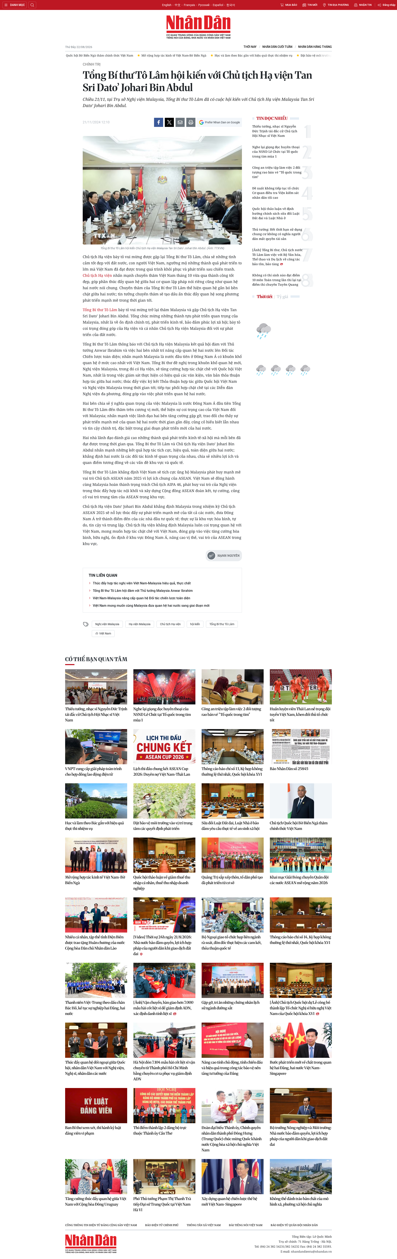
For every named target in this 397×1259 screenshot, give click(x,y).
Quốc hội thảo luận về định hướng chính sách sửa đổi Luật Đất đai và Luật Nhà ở (276, 213)
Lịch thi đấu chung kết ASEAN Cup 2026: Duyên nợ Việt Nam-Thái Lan (161, 771)
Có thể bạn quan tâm (96, 659)
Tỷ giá (282, 296)
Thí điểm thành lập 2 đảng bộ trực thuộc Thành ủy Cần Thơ (160, 1130)
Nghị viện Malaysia (107, 624)
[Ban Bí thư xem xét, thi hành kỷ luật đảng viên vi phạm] (96, 1105)
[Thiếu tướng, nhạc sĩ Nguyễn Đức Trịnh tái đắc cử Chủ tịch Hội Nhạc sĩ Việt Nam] (96, 686)
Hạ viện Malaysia (140, 624)
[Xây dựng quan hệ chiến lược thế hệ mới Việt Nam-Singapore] (233, 1176)
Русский (203, 5)
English (166, 5)
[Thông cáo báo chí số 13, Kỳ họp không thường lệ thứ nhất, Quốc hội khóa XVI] (233, 746)
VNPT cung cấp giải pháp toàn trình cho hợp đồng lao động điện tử (93, 771)
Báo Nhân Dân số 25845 (289, 768)
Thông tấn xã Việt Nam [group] (204, 1225)
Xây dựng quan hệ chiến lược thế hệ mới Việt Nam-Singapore (229, 1201)
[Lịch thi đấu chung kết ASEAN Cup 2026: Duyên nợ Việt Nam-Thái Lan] (164, 746)
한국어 (230, 5)
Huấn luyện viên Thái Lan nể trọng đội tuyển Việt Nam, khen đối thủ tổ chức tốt (300, 714)
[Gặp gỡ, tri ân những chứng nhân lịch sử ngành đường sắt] (233, 980)
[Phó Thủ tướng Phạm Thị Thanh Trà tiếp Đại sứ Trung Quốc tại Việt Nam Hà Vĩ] (164, 1176)
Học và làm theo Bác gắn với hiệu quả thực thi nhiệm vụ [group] (189, 55)
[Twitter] (169, 122)
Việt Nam (105, 633)
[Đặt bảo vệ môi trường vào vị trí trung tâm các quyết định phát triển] (164, 800)
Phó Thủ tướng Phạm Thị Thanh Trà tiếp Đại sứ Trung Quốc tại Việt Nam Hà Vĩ (162, 1204)
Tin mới (312, 4)
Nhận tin (365, 4)
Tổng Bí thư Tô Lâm (100, 309)
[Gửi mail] (180, 122)
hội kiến (195, 624)
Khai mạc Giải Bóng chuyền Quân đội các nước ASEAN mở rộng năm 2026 (299, 880)
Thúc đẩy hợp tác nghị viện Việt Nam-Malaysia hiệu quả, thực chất (142, 583)
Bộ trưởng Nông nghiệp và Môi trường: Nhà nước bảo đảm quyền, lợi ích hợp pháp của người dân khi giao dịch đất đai (300, 1136)
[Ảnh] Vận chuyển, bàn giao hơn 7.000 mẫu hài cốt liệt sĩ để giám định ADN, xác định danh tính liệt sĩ (163, 1008)
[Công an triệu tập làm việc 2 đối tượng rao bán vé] (233, 686)
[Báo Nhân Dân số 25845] (301, 746)
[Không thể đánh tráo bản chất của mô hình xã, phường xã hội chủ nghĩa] (301, 1176)
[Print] (190, 122)
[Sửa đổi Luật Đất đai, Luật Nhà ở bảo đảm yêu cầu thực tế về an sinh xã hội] (233, 800)
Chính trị (91, 64)
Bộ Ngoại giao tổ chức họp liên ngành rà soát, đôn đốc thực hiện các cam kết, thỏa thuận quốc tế (232, 943)
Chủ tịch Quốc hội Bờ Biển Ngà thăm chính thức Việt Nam (299, 826)
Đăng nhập (389, 4)
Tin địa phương (338, 4)
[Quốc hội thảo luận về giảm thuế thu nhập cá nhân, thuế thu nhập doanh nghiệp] (164, 855)
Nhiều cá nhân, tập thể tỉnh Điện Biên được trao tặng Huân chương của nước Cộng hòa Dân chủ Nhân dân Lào (95, 943)
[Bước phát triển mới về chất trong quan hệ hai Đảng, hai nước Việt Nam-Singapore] (301, 1040)
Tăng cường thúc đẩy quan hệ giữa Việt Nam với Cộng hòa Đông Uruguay (95, 1201)
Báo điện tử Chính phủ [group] (161, 1225)
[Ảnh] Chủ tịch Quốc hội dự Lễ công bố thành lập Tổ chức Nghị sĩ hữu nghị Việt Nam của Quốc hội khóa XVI (300, 1008)
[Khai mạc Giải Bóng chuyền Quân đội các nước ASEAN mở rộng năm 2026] (301, 855)
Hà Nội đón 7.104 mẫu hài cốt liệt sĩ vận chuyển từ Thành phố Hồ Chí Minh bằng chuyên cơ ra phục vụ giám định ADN (164, 1070)
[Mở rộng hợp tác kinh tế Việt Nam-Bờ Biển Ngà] (96, 855)
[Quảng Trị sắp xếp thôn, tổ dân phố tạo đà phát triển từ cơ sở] (233, 855)
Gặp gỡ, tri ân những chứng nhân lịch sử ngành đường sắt (230, 1005)
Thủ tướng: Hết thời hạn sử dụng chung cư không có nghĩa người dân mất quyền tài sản (277, 234)
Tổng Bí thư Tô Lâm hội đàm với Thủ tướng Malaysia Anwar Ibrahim (143, 591)
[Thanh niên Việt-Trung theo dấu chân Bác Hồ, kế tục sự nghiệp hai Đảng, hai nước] (96, 980)
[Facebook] (158, 122)
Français (189, 5)
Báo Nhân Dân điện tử (198, 27)
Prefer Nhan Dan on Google (222, 122)
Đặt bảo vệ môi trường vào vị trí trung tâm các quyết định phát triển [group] (284, 55)
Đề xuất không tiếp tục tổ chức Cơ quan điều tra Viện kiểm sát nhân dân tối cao (275, 193)
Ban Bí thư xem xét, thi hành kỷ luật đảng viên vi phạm (93, 1130)
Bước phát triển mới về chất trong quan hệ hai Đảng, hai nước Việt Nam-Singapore (300, 1068)
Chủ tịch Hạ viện (97, 275)
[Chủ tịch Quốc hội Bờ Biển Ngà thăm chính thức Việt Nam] (301, 800)
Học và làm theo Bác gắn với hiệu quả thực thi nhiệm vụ (94, 826)
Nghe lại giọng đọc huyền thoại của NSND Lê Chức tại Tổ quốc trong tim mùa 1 (276, 151)
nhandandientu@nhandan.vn (311, 1251)
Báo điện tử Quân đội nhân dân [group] (294, 1225)
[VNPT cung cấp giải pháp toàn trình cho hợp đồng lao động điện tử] (96, 746)
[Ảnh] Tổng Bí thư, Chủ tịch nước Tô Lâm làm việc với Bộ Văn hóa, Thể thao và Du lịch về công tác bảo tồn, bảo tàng (277, 257)
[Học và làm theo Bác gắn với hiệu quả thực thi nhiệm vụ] (96, 800)
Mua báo (291, 4)
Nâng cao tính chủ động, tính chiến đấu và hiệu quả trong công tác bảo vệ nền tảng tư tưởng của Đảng (232, 1068)
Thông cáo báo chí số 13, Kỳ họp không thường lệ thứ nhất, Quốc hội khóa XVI (232, 771)
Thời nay (250, 47)
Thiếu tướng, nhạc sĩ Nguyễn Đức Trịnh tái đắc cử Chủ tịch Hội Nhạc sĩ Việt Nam (274, 131)
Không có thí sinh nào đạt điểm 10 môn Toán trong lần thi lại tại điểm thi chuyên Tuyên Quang (276, 279)
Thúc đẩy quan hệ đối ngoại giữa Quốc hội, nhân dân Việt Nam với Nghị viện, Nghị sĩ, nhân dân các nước (95, 1068)
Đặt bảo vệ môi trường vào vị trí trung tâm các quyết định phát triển (163, 826)
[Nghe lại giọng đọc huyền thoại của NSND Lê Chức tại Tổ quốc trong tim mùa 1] (164, 686)
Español (218, 5)
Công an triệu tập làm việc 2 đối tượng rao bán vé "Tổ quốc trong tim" (276, 172)
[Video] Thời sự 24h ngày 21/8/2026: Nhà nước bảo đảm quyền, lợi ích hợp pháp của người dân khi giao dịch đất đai (162, 945)
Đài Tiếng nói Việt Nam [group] (245, 1225)
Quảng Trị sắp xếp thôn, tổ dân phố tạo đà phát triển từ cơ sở (232, 880)
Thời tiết (265, 296)
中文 (178, 5)
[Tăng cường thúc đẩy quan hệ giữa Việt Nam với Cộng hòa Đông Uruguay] (96, 1176)
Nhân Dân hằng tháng (315, 47)
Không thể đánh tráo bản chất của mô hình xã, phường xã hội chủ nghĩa (299, 1201)
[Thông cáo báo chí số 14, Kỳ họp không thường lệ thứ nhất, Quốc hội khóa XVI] (301, 915)
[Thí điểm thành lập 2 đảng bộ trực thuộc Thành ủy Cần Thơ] (164, 1105)
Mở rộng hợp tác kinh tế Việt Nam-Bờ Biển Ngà (95, 880)
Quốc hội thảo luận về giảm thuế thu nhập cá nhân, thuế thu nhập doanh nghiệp (161, 883)
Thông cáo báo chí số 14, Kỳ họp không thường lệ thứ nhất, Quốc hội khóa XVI (300, 940)
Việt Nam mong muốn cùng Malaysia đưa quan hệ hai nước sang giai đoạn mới (151, 606)
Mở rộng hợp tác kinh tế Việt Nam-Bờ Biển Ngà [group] (109, 55)
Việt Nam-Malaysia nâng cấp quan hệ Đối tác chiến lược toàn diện (141, 598)
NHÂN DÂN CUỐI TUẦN (277, 47)
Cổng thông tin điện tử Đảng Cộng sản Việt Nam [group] (101, 1225)
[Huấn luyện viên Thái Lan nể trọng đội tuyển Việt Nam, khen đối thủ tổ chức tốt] (301, 686)
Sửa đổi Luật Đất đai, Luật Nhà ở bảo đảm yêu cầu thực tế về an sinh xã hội (230, 826)
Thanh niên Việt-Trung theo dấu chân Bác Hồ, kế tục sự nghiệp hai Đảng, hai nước (95, 1008)
